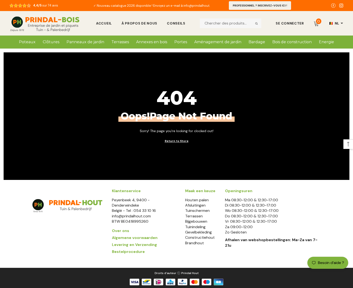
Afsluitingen (195, 205)
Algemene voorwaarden (135, 237)
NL (334, 23)
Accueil (104, 23)
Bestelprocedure (128, 251)
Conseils (176, 23)
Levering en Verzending (134, 244)
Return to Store (177, 141)
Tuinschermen (197, 210)
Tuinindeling (195, 226)
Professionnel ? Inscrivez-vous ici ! (260, 5)
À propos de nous (139, 23)
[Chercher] (257, 23)
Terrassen (194, 216)
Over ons (120, 230)
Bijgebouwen (196, 221)
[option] (151, 5)
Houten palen (197, 199)
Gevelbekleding (198, 232)
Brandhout (194, 242)
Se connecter (290, 23)
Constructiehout (200, 237)
